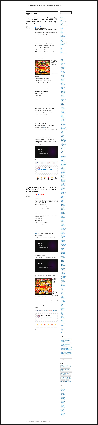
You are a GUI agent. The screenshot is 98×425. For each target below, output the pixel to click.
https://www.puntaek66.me (63, 53)
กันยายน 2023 (62, 415)
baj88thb (62, 81)
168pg (62, 59)
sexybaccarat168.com (63, 228)
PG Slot (65, 370)
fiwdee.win (62, 111)
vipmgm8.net (62, 272)
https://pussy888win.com (63, 43)
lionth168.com (63, 147)
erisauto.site (62, 107)
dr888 (62, 103)
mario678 (62, 159)
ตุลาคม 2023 (62, 414)
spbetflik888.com (63, 240)
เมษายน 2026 (62, 390)
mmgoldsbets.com (63, 169)
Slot (61, 235)
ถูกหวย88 (62, 284)
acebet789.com (63, 73)
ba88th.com (62, 79)
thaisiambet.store (63, 250)
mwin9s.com (62, 173)
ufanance (62, 264)
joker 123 (61, 41)
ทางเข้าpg (62, 288)
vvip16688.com (63, 274)
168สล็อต (62, 61)
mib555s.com (62, 168)
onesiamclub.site (63, 180)
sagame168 (62, 220)
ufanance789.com (63, 265)
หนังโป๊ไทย (61, 28)
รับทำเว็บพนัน (62, 300)
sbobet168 (62, 223)
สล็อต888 (61, 23)
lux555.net (62, 155)
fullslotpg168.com (63, 117)
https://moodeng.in (62, 36)
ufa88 (61, 259)
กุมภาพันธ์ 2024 (63, 411)
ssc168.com (62, 243)
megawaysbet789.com (64, 163)
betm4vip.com (28, 27)
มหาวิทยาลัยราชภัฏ (63, 298)
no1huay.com (62, 177)
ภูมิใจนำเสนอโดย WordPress (46, 421)
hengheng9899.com (63, 124)
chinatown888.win (63, 99)
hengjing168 (62, 125)
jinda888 (62, 132)
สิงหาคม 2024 (62, 406)
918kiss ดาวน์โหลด (63, 66)
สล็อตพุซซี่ (62, 313)
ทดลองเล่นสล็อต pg (63, 286)
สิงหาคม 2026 (62, 387)
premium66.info (63, 204)
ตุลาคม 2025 (62, 395)
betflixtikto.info (63, 86)
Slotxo (62, 238)
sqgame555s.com (63, 241)
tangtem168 (62, 248)
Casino (62, 97)
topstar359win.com (63, 255)
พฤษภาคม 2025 (63, 399)
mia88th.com (62, 167)
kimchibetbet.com (63, 139)
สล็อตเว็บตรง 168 (63, 318)
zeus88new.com (63, 281)
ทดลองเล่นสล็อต (63, 285)
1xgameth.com (63, 63)
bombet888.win (63, 93)
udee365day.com (63, 258)
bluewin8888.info (63, 91)
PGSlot (63, 370)
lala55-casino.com (63, 143)
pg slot (61, 31)
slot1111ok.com (63, 236)
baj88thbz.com (63, 82)
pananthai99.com (63, 183)
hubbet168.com (63, 128)
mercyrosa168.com (63, 164)
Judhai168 (62, 137)
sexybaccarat (62, 44)
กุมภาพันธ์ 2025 (63, 401)
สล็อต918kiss (62, 310)
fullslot (62, 115)
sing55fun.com (63, 231)
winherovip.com (63, 277)
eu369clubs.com (63, 109)
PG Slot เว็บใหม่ (63, 188)
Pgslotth (62, 201)
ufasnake (62, 266)
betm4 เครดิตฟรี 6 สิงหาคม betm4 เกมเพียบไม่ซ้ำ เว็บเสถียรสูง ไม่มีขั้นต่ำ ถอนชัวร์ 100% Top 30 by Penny (41, 189)
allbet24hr (62, 76)
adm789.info (62, 75)
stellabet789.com (63, 246)
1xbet (61, 29)
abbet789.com (63, 72)
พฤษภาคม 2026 (63, 389)
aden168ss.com (63, 74)
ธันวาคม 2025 (62, 393)
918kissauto (62, 68)
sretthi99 (62, 242)
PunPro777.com (63, 209)
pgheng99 (62, 193)
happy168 (62, 123)
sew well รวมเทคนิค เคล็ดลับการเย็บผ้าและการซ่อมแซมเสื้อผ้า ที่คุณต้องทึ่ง (44, 5)
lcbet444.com (62, 145)
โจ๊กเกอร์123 (62, 332)
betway (62, 88)
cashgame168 (62, 96)
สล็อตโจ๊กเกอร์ (62, 320)
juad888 (62, 136)
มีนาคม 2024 (62, 410)
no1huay (62, 176)
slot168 (62, 237)
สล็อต (61, 302)
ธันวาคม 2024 (62, 403)
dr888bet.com (63, 104)
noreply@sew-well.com (46, 171)
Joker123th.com (63, 135)
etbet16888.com (63, 108)
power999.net (63, 203)
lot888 (62, 151)
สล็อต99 (62, 378)
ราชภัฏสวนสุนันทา (63, 301)
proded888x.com (63, 205)
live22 (61, 48)
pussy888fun (62, 211)
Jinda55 (62, 131)
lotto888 (62, 153)
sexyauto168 (62, 227)
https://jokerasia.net (63, 35)
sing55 (67, 373)
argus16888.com (63, 78)
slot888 (64, 374)
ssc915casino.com (63, 244)
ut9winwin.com (63, 270)
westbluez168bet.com (63, 276)
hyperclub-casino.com (64, 129)
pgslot (61, 37)
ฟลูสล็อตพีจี (62, 297)
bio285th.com (63, 90)
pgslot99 (62, 197)
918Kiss (64, 365)
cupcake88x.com (63, 101)
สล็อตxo (62, 312)
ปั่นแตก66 (62, 293)
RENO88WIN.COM (63, 215)
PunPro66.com (63, 207)
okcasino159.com (63, 179)
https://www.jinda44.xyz (63, 21)
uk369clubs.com (63, 268)
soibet (62, 239)
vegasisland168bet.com (64, 271)
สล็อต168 (64, 378)
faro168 (61, 51)
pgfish (62, 191)
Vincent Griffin (46, 169)
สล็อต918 (62, 309)
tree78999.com (63, 257)
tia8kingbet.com (63, 252)
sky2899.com (62, 234)
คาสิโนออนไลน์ (63, 282)
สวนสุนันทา (62, 321)
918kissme (62, 69)
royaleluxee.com (63, 217)
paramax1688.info (63, 185)
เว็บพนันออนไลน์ (63, 328)
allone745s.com (63, 77)
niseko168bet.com (63, 175)
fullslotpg (61, 47)
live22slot (62, 149)
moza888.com (63, 172)
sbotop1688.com (63, 224)
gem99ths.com (63, 120)
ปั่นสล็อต (62, 292)
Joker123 (65, 369)
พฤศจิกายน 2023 (63, 413)
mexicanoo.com (63, 165)
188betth (62, 365)
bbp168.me (62, 83)
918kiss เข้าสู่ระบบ (63, 67)
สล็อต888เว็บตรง (63, 308)
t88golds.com (62, 247)
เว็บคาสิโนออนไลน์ (63, 326)
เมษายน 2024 (62, 409)
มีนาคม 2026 (62, 391)
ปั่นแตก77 (62, 294)
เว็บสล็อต (62, 329)
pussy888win (62, 212)
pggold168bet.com (63, 192)
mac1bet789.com (63, 157)
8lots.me (62, 65)
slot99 (61, 24)
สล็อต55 (62, 304)
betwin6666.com (63, 89)
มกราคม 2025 (62, 402)
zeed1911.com (62, 280)
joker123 (61, 17)
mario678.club (63, 160)
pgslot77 (62, 195)
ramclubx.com (63, 213)
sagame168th (62, 221)
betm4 (40, 34)
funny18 (70, 366)
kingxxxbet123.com (63, 141)
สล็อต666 (62, 306)
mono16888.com (63, 171)
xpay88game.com (63, 278)
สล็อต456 (61, 52)
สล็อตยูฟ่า (62, 314)
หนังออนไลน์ (62, 322)
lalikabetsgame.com (63, 144)
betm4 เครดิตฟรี (28, 28)
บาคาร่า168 (62, 290)
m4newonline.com (63, 156)
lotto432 (62, 152)
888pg (62, 64)
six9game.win (63, 233)
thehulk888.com (63, 251)
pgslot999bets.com (63, 199)
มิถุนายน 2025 (62, 398)
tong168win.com (63, 254)
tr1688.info (62, 256)
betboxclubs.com (63, 84)
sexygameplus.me (63, 229)
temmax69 (62, 249)
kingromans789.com (63, 140)
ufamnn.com (62, 263)
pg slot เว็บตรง (62, 187)
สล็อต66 (61, 20)
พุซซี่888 (62, 296)
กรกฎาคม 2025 (63, 397)
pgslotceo (62, 200)
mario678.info (63, 161)
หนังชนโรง (61, 39)
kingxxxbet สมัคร (69, 369)
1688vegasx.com (63, 58)
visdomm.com (63, 273)
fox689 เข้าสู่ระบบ (63, 366)
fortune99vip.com (63, 113)
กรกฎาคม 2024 (63, 407)
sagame (61, 40)
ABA (61, 70)
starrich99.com (63, 245)
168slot (62, 60)
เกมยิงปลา (62, 324)
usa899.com (62, 269)
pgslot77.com (62, 196)
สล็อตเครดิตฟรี (62, 381)
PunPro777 (62, 208)
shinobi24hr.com (63, 230)
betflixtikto (62, 85)
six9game (62, 232)
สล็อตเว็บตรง (61, 19)
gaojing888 (62, 119)
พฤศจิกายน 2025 (63, 394)
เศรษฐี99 (62, 330)
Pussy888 (62, 373)
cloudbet (62, 100)
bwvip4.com (62, 95)
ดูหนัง (61, 49)
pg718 (62, 189)
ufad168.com (62, 260)
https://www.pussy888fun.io (64, 25)
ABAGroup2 (62, 71)
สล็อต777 (61, 33)
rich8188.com (62, 216)
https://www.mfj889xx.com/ (64, 127)
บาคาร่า (62, 289)
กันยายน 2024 (62, 405)
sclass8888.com (63, 225)
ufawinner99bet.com (63, 267)
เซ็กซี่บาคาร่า (62, 325)
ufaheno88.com (63, 262)
